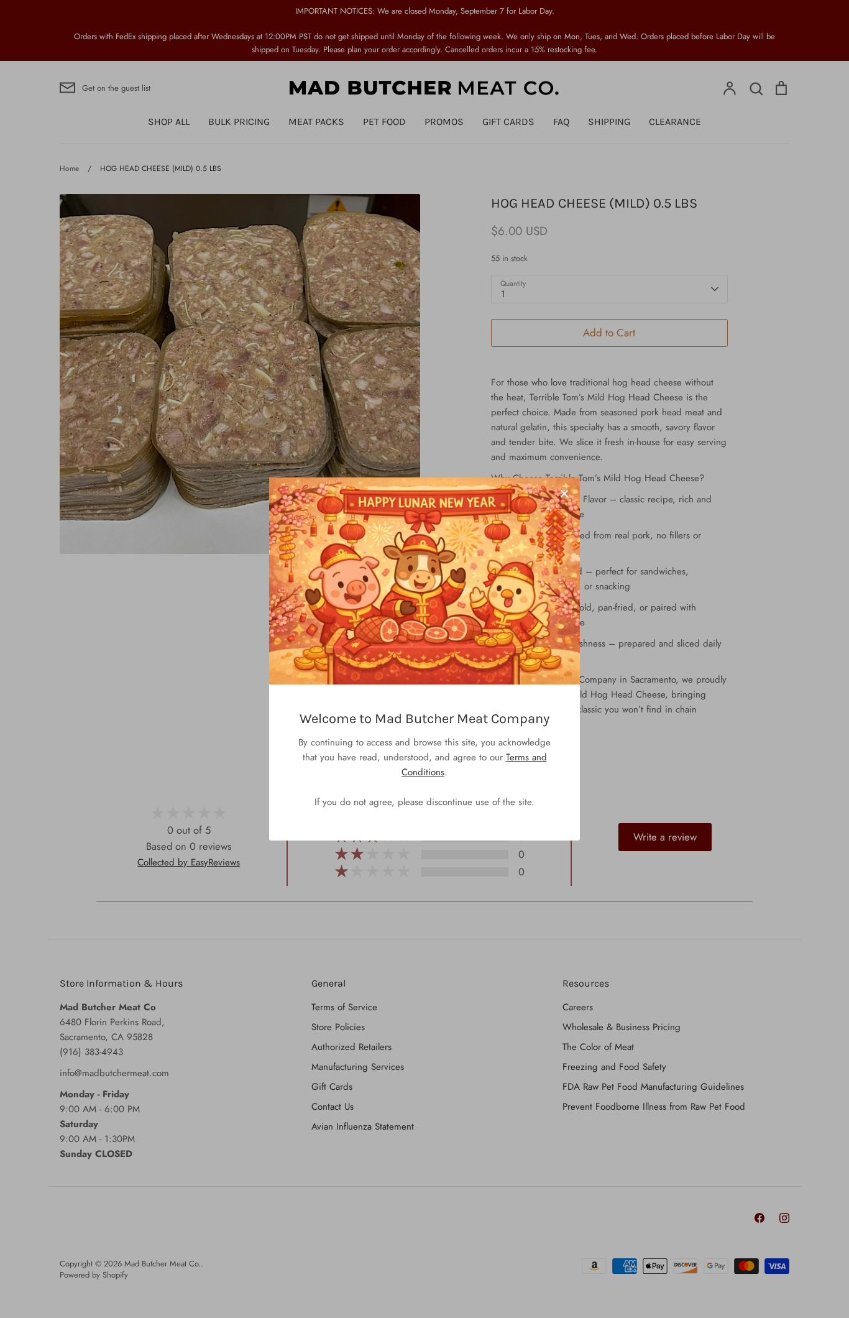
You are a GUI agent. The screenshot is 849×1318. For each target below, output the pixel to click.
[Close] (564, 493)
